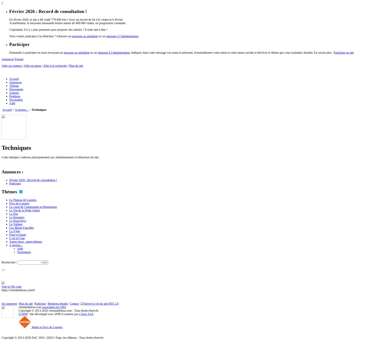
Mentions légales (58, 303)
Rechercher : (9, 262)
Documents (16, 89)
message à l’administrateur (122, 36)
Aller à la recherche (55, 65)
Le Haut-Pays (17, 220)
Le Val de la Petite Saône (24, 210)
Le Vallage (15, 224)
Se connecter (9, 303)
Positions (14, 96)
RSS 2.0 (113, 303)
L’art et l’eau (17, 238)
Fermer (19, 59)
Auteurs (14, 92)
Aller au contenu (12, 65)
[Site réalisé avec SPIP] (23, 314)
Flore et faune (17, 234)
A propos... (21, 109)
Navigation (16, 99)
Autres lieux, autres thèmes (25, 241)
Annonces (8, 59)
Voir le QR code (11, 286)
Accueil (14, 79)
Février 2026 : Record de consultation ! (33, 180)
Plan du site (76, 65)
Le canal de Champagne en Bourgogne (33, 207)
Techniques (24, 252)
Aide (12, 103)
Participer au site (344, 52)
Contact (74, 303)
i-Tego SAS (86, 314)
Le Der (13, 213)
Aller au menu (32, 65)
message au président (85, 36)
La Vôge (14, 231)
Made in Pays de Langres (47, 327)
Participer (15, 183)
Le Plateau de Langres (23, 200)
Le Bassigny (17, 217)
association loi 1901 (54, 307)
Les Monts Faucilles (21, 227)
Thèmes (14, 85)
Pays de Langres (19, 203)
